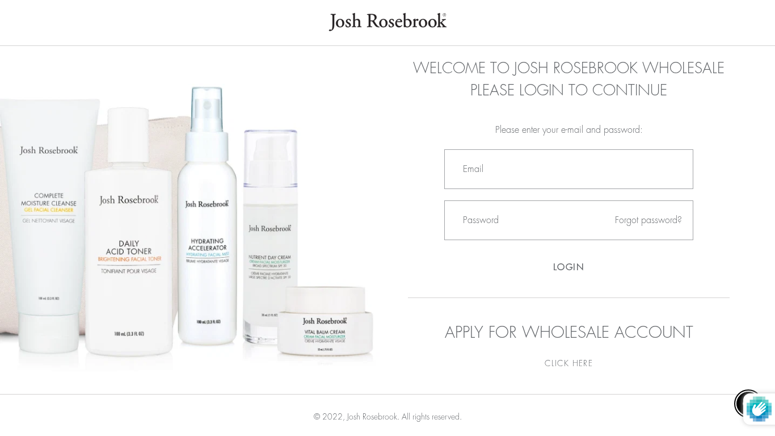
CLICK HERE (569, 363)
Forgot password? (648, 220)
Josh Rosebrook (372, 417)
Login (569, 267)
